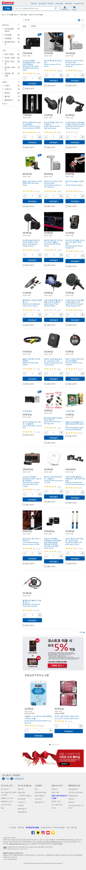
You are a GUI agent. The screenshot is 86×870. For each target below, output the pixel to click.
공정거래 (71, 799)
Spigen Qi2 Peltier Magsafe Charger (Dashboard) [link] (74, 127)
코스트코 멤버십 (24, 785)
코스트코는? (5, 789)
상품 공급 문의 (73, 789)
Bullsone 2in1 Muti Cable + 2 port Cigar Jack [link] (53, 422)
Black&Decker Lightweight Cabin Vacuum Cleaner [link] (31, 305)
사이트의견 (38, 799)
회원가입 (21, 789)
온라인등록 (21, 799)
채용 (2, 808)
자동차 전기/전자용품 (36, 15)
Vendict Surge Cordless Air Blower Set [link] (74, 65)
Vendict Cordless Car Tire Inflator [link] (52, 65)
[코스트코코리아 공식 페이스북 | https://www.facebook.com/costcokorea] (33, 833)
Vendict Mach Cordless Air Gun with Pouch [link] (53, 186)
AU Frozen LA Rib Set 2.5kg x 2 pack (66, 718)
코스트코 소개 (7, 785)
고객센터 (38, 785)
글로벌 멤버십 (22, 812)
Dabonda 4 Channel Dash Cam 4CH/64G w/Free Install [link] (74, 483)
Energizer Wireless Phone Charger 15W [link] (73, 247)
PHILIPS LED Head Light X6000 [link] (30, 364)
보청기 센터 (55, 792)
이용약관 (20, 827)
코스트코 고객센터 (11, 775)
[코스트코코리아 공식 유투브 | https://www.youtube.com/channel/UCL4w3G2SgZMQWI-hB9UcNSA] (48, 833)
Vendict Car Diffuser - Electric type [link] (32, 427)
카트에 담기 (32, 83)
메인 (3, 15)
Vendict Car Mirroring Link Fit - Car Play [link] (53, 481)
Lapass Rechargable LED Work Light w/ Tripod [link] (73, 543)
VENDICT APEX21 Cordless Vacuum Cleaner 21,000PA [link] (31, 127)
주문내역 (21, 805)
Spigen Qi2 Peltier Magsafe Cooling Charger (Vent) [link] (74, 305)
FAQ (36, 789)
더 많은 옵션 (27, 411)
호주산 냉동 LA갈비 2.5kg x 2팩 (66, 716)
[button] (57, 8)
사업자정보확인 (58, 844)
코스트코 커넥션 (6, 805)
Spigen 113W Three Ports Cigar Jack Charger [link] (52, 127)
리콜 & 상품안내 (40, 796)
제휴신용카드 (22, 809)
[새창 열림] (5, 848)
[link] (32, 51)
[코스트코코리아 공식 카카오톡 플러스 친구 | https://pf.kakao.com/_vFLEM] (38, 833)
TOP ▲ (82, 632)
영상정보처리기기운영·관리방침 (53, 827)
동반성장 (71, 802)
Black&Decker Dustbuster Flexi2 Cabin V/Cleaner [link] (31, 605)
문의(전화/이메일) (40, 792)
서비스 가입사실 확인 (10, 859)
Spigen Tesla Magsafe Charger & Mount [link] (30, 245)
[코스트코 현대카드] (53, 669)
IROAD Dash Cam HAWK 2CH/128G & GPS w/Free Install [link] (31, 68)
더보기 (4, 104)
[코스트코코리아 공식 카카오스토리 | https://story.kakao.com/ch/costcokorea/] (53, 833)
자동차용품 (23, 15)
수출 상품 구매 (39, 802)
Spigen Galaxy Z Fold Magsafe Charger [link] (51, 305)
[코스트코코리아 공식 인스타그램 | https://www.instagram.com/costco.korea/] (43, 833)
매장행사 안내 (56, 801)
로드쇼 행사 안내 (56, 805)
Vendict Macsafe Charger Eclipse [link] (52, 245)
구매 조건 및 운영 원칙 (75, 792)
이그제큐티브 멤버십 (24, 796)
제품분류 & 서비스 (7, 801)
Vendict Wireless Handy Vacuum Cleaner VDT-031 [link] (31, 543)
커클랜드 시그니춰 (7, 798)
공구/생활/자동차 (12, 15)
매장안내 (54, 789)
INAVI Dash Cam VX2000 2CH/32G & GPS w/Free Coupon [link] (31, 484)
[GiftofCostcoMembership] (53, 766)
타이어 (53, 808)
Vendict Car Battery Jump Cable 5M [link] (73, 364)
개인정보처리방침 (32, 827)
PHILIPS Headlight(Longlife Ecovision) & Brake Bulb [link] (74, 428)
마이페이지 (21, 802)
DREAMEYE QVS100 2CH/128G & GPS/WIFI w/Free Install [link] (51, 546)
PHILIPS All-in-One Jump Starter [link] (31, 184)
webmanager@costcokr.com (18, 844)
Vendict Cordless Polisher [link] (74, 185)
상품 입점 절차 (73, 796)
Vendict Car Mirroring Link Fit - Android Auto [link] (53, 364)
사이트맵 (12, 827)
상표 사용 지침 (71, 827)
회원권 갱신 (21, 792)
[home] (8, 3)
